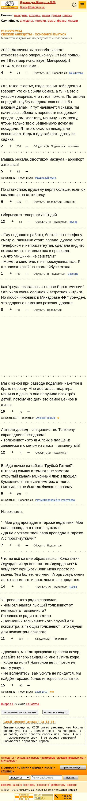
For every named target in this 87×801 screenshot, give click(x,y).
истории (34, 15)
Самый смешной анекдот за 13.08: (29, 721)
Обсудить (39, 201)
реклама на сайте (11, 784)
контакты (29, 784)
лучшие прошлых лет (70, 757)
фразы (56, 15)
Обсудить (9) (41, 146)
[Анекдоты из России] (9, 5)
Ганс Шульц (76, 72)
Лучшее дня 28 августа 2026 (38, 2)
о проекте (43, 784)
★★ (52, 691)
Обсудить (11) (9, 417)
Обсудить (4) (43, 221)
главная (7, 767)
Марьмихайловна (45, 177)
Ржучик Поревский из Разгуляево (55, 500)
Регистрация (37, 7)
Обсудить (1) (8, 177)
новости (72, 784)
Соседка (73, 273)
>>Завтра (32, 704)
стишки (67, 15)
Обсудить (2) (43, 452)
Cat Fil (73, 586)
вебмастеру (58, 784)
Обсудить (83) (42, 72)
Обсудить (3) (42, 638)
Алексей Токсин (45, 417)
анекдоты (20, 15)
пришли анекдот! (73, 767)
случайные (8, 760)
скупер (73, 221)
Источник (73, 146)
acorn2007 (41, 691)
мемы (46, 15)
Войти (23, 7)
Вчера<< (7, 704)
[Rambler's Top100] (24, 797)
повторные (48, 757)
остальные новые (28, 757)
